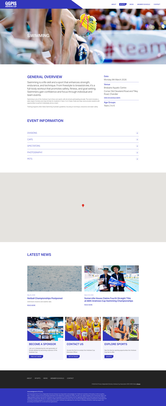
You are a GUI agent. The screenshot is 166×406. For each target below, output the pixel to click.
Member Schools (143, 4)
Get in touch (73, 356)
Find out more (36, 356)
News (132, 4)
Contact (157, 4)
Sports (122, 4)
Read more (31, 305)
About (113, 4)
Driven (138, 384)
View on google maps (112, 98)
